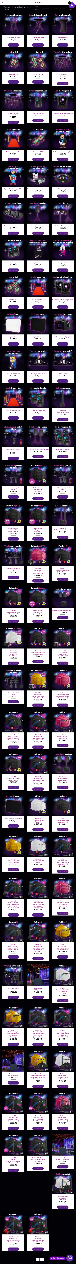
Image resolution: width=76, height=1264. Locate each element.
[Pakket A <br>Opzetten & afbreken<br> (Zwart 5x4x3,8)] (13, 597)
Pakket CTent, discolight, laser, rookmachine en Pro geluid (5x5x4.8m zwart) (13, 904)
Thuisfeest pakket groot (13, 989)
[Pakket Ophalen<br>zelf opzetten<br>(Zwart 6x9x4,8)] (38, 597)
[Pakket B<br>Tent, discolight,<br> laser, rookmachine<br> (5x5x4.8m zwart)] (13, 721)
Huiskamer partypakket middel (13, 488)
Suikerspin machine (63, 263)
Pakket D (38, 1159)
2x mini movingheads (13, 263)
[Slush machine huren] (13, 360)
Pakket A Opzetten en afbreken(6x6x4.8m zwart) (38, 652)
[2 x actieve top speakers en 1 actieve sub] (63, 597)
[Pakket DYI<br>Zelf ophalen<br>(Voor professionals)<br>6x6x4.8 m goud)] (38, 679)
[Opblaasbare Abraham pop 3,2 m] (63, 139)
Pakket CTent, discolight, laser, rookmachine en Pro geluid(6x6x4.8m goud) (13, 1033)
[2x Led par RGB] (38, 139)
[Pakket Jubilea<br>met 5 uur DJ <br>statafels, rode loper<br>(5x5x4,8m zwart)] (13, 1223)
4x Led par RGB (38, 74)
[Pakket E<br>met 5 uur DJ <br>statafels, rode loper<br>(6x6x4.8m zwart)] (38, 1223)
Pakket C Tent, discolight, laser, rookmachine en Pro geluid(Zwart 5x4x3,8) (38, 948)
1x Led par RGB (13, 74)
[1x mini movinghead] (38, 100)
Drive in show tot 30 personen (38, 989)
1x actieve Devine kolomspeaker (62, 411)
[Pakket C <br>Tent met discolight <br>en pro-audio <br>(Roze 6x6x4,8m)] (63, 888)
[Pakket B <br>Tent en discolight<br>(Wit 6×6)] (38, 846)
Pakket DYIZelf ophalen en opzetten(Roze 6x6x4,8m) (38, 571)
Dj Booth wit (13, 337)
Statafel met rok (63, 38)
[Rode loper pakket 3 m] (13, 139)
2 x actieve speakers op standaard (38, 449)
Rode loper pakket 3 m (13, 152)
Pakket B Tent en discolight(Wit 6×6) (38, 860)
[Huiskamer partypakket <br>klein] (13, 436)
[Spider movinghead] (63, 175)
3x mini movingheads (38, 411)
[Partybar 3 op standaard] (63, 212)
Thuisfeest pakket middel (13, 693)
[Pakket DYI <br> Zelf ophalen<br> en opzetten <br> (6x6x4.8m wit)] (13, 637)
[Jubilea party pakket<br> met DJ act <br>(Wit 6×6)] (63, 1183)
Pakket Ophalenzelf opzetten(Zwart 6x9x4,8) (38, 612)
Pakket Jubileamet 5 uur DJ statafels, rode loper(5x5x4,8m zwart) (13, 1239)
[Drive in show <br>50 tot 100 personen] (63, 1145)
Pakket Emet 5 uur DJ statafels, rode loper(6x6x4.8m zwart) (38, 1239)
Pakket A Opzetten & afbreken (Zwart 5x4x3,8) (13, 612)
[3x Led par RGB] (13, 286)
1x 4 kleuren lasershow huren (13, 226)
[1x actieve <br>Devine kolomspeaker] (63, 397)
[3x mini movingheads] (38, 397)
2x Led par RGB (38, 152)
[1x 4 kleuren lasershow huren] (13, 212)
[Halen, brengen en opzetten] (13, 805)
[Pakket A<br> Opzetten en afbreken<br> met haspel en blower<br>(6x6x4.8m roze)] (63, 679)
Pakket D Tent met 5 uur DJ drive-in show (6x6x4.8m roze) (63, 1118)
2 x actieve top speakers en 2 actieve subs (63, 778)
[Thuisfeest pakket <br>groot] (13, 975)
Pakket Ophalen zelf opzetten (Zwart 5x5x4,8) (38, 489)
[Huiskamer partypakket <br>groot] (63, 475)
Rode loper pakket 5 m (38, 300)
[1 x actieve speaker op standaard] (38, 212)
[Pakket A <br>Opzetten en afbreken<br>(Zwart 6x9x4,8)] (13, 763)
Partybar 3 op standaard (62, 226)
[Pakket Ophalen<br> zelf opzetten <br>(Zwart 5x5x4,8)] (38, 475)
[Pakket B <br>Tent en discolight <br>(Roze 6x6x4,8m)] (63, 721)
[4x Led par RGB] (38, 61)
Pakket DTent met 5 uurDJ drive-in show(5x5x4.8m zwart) (38, 1118)
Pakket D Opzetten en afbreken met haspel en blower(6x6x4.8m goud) (38, 1076)
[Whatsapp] (69, 1258)
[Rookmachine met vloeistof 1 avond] (38, 175)
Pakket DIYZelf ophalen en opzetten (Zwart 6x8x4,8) (63, 653)
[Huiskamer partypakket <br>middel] (13, 475)
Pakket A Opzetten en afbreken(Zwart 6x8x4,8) (62, 820)
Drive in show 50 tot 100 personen (62, 1158)
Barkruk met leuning (13, 38)
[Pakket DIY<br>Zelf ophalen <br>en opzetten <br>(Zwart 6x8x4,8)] (63, 637)
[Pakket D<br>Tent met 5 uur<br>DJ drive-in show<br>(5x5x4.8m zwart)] (38, 1103)
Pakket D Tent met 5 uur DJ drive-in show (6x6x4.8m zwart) (13, 1118)
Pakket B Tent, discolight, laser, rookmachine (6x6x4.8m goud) (63, 947)
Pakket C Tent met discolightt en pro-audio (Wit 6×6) (62, 990)
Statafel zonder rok (38, 38)
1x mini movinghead (38, 113)
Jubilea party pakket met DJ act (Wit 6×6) (62, 1198)
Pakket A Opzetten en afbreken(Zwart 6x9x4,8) (13, 778)
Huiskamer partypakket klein (13, 450)
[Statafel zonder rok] (38, 24)
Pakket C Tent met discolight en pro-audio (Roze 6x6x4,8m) (63, 903)
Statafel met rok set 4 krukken (13, 114)
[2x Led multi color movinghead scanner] (63, 286)
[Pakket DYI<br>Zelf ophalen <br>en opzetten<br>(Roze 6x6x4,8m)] (38, 555)
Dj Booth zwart (38, 337)
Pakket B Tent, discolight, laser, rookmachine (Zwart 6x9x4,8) (63, 861)
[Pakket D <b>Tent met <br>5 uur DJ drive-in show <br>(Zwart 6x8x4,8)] (38, 1145)
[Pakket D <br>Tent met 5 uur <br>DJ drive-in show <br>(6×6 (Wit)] (63, 1061)
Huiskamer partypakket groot (63, 488)
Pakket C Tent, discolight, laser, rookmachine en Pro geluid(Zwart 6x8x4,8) (38, 1033)
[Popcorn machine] (38, 249)
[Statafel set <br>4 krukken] (63, 61)
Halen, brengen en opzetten (13, 819)
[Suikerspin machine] (63, 249)
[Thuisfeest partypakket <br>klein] (13, 555)
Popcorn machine (38, 263)
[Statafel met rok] (63, 24)
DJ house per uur (62, 374)
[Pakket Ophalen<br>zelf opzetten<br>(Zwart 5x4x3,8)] (13, 515)
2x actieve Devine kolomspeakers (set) (63, 529)
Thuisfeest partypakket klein (13, 569)
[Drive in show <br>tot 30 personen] (38, 975)
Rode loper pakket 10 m (13, 411)
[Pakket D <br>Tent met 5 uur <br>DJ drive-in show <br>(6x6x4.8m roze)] (63, 1103)
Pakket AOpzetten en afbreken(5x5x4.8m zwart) (62, 570)
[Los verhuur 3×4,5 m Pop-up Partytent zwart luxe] (63, 323)
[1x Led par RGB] (13, 61)
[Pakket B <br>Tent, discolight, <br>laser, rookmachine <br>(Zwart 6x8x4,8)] (13, 931)
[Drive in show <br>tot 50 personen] (13, 1061)
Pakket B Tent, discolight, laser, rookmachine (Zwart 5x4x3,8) (38, 779)
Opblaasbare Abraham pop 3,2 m (63, 152)
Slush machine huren (13, 374)
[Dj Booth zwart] (38, 323)
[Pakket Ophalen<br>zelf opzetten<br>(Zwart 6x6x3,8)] (38, 515)
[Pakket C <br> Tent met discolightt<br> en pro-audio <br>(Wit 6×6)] (63, 975)
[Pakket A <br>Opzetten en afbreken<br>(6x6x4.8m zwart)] (38, 637)
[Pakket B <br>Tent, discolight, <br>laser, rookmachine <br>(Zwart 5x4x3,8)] (38, 763)
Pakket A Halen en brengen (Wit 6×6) (38, 820)
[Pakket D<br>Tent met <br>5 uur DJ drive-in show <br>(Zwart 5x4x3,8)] (13, 1145)
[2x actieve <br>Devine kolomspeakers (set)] (63, 515)
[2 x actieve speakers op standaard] (38, 436)
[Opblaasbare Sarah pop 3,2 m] (13, 175)
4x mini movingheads (62, 449)
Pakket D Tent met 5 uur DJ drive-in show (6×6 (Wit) (63, 1076)
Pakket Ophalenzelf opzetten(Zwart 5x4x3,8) (13, 529)
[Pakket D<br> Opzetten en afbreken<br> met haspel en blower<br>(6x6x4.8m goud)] (38, 1061)
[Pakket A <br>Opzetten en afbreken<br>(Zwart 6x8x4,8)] (63, 805)
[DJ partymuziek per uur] (38, 360)
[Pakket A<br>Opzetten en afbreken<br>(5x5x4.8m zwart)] (63, 555)
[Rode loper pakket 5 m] (38, 286)
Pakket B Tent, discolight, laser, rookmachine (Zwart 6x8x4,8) (13, 947)
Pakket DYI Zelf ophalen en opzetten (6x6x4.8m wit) (13, 653)
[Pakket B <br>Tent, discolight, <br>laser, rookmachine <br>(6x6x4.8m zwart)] (38, 721)
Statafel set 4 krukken (62, 75)
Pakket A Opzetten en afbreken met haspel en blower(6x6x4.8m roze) (62, 695)
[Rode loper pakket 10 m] (13, 397)
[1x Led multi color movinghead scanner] (63, 100)
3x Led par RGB (13, 300)
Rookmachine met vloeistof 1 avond (38, 189)
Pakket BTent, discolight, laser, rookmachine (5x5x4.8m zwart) (13, 737)
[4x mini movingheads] (63, 436)
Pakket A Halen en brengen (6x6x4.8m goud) (13, 860)
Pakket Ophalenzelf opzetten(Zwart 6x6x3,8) (38, 529)
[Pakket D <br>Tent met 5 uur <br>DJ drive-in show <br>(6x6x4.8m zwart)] (13, 1103)
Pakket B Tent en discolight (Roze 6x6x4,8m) (62, 736)
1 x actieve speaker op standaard (38, 226)
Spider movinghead (63, 189)
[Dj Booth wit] (13, 323)
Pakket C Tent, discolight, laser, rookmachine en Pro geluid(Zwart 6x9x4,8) (63, 1033)
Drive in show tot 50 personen (13, 1074)
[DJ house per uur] (63, 360)
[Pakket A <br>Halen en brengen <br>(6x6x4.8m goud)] (13, 846)
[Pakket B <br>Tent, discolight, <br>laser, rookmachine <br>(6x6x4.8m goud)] (63, 931)
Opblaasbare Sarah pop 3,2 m (13, 189)
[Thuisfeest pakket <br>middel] (13, 679)
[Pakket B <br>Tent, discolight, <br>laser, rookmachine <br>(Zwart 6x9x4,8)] (63, 846)
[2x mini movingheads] (13, 249)
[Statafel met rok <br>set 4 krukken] (13, 100)
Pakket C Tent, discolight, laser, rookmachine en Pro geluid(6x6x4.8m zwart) (38, 904)
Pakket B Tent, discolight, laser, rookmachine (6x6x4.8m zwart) (38, 737)
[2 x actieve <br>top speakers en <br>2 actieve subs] (63, 763)
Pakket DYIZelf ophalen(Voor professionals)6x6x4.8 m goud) (38, 695)
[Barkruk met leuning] (13, 24)
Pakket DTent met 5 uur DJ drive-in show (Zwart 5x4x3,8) (13, 1160)
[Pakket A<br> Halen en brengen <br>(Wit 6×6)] (38, 805)
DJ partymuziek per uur (38, 374)
